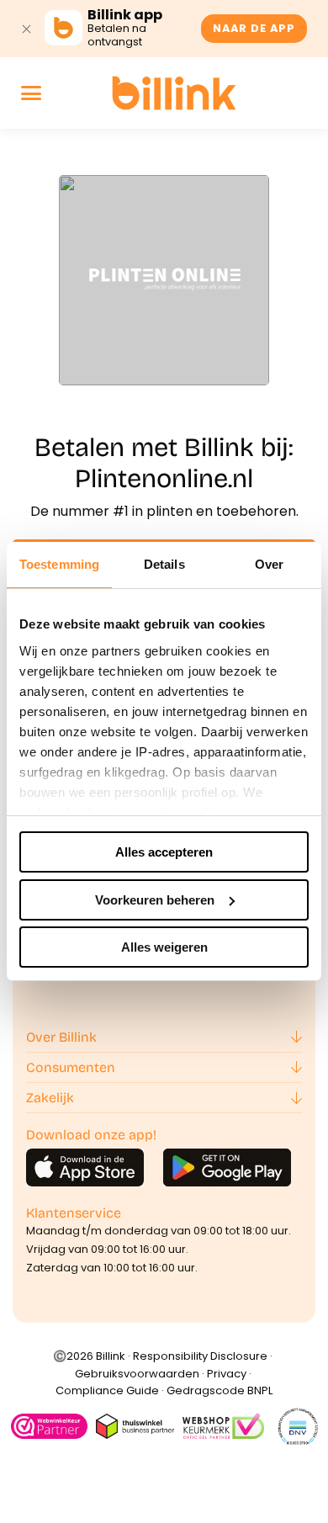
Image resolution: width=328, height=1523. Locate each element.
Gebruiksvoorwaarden (137, 1374)
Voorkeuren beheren (154, 900)
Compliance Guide (107, 1390)
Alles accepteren (164, 852)
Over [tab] (269, 564)
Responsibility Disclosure (200, 1356)
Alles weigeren (164, 947)
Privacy (226, 1374)
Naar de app (254, 28)
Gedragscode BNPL (219, 1390)
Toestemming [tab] (59, 564)
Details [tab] (164, 564)
